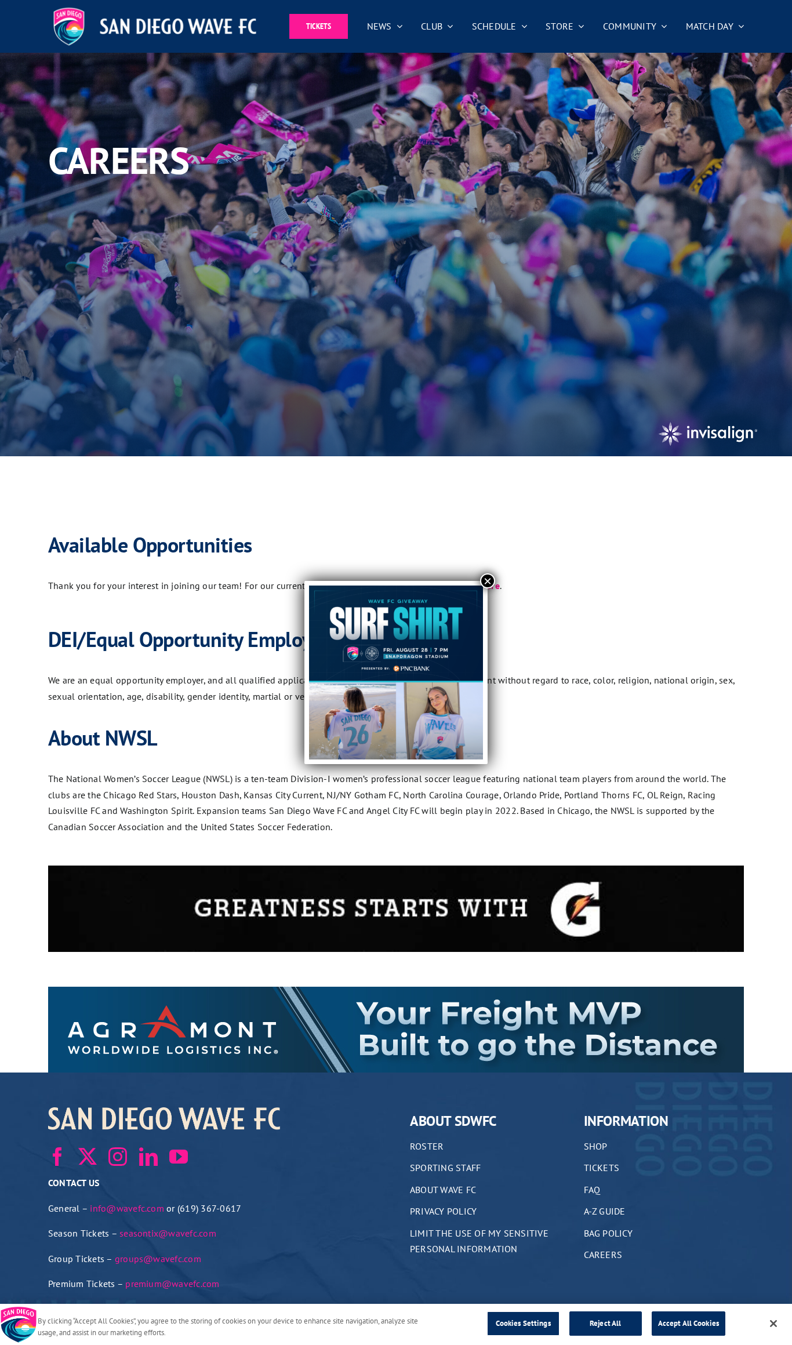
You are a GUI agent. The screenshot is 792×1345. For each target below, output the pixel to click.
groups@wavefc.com (158, 1258)
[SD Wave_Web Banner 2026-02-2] (396, 994)
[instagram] (117, 1156)
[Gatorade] (396, 873)
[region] (396, 1324)
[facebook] (57, 1156)
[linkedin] (148, 1156)
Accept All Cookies (688, 1323)
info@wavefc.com (127, 1208)
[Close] (773, 1323)
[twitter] (87, 1156)
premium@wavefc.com (172, 1283)
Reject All (605, 1323)
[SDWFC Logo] (154, 10)
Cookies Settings (523, 1323)
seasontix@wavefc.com (167, 1233)
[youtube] (178, 1156)
